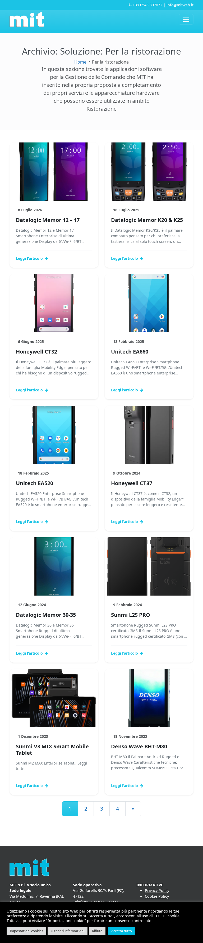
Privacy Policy (157, 890)
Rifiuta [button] (97, 930)
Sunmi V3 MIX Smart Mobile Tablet (52, 749)
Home (80, 62)
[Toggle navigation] (186, 19)
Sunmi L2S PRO (130, 614)
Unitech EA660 (129, 351)
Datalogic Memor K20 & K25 (147, 220)
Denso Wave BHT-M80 (139, 746)
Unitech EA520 (34, 483)
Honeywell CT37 (131, 483)
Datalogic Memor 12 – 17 (48, 220)
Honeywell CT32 (36, 351)
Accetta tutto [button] (121, 930)
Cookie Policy (157, 896)
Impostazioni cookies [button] (26, 930)
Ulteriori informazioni (67, 930)
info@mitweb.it (180, 4)
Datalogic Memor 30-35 (46, 614)
